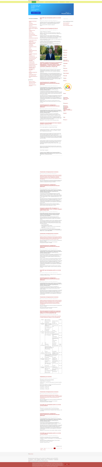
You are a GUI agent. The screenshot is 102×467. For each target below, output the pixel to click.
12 (51, 448)
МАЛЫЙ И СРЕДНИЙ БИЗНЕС (33, 27)
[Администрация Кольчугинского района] (33, 0)
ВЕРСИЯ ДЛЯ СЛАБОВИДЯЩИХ (33, 18)
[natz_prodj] (65, 75)
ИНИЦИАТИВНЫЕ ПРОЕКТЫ (32, 74)
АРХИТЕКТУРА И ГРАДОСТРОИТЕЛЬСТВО (32, 42)
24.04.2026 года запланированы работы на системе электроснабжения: (50, 405)
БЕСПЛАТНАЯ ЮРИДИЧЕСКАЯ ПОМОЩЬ (33, 72)
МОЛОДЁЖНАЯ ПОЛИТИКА (32, 46)
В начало (41, 448)
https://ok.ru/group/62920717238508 (68, 25)
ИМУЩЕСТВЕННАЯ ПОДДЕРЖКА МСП (33, 29)
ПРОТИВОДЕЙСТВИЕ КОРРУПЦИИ (32, 69)
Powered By (70, 459)
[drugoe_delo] (65, 70)
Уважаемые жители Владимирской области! (49, 28)
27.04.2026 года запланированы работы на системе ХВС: (50, 270)
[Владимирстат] (65, 103)
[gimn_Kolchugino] (66, 73)
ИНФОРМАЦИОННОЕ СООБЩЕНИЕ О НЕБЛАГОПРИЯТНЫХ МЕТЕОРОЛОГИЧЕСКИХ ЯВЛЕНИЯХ (50, 83)
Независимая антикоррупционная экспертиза (49, 171)
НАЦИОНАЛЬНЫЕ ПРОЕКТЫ (32, 24)
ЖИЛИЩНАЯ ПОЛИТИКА (32, 65)
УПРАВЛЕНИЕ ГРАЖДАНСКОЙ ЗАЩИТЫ (33, 54)
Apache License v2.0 (45, 461)
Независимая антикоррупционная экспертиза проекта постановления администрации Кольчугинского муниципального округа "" (51, 397)
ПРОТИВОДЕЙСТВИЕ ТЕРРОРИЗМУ (32, 60)
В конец (44, 449)
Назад (44, 448)
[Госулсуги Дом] (65, 106)
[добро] (64, 65)
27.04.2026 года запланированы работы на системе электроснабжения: (50, 433)
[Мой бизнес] (65, 68)
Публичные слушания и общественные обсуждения (32, 82)
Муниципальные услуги (32, 83)
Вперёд (41, 449)
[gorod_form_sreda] (66, 60)
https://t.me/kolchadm (66, 24)
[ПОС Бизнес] (65, 99)
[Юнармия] (65, 80)
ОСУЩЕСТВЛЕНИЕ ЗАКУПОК (33, 40)
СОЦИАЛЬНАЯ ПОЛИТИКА (32, 58)
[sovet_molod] (67, 86)
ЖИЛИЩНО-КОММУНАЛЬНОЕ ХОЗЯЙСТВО (33, 51)
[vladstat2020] (65, 63)
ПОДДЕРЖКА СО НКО (32, 30)
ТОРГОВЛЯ (30, 31)
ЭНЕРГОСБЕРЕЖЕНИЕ (32, 34)
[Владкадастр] (65, 105)
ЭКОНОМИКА (30, 23)
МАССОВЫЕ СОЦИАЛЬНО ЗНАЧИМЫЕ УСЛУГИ (32, 67)
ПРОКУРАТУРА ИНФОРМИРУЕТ (33, 35)
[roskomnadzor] (65, 97)
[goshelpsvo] (65, 108)
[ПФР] (64, 117)
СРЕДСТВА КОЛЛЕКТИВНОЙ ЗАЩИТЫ (32, 21)
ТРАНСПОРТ (30, 52)
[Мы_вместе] (65, 52)
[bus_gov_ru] (65, 119)
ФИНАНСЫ (30, 36)
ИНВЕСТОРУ (30, 25)
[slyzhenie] (64, 113)
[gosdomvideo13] (65, 107)
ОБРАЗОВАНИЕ (31, 45)
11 (49, 448)
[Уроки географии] (66, 98)
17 (59, 448)
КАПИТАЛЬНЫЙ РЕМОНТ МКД (33, 57)
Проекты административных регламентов (32, 85)
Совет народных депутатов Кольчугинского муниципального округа (33, 76)
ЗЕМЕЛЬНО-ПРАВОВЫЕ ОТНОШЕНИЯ (32, 44)
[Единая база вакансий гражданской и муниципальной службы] (68, 109)
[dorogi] (64, 93)
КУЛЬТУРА (30, 49)
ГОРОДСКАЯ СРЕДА (31, 61)
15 (56, 448)
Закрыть (67, 464)
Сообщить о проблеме (36, 12)
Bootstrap (29, 461)
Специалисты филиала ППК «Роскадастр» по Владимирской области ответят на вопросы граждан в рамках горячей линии (51, 209)
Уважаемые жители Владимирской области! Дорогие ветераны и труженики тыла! (50, 123)
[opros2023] (65, 57)
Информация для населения (46, 376)
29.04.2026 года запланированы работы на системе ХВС (50, 18)
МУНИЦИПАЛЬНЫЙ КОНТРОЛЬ (33, 64)
